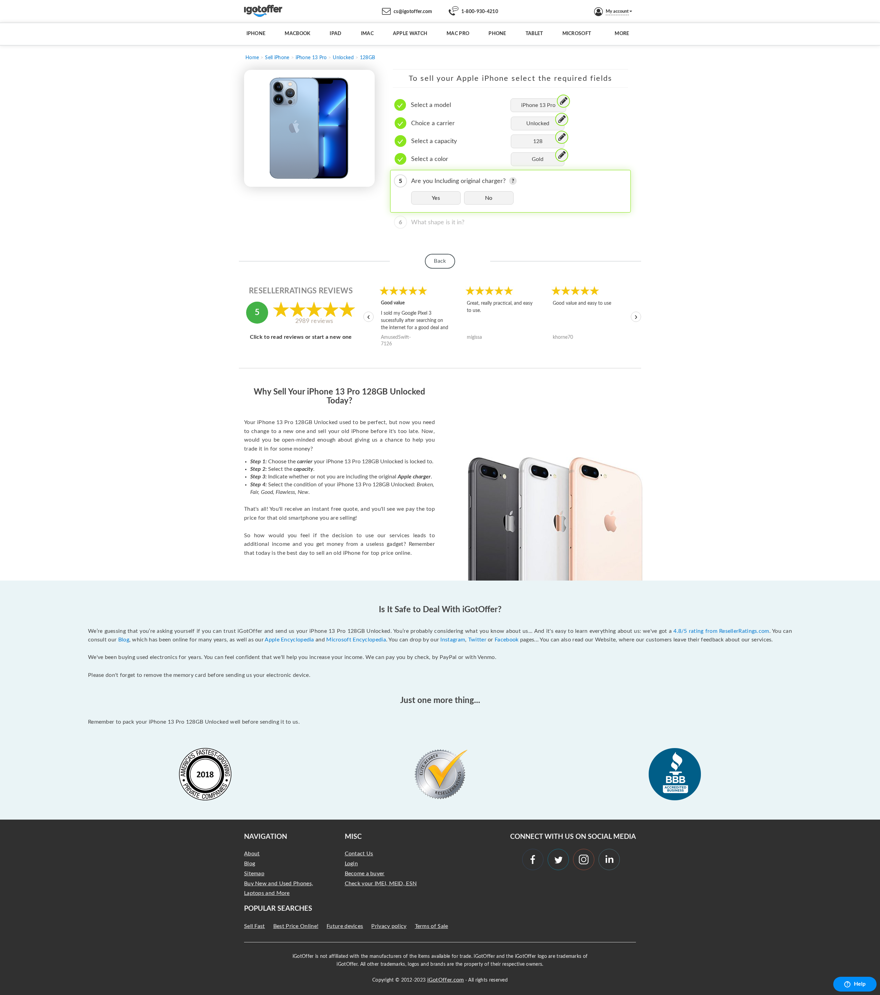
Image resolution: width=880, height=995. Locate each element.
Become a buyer (365, 873)
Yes (436, 198)
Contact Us (359, 853)
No (489, 198)
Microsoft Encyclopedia (356, 639)
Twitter (477, 639)
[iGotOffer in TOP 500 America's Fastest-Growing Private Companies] (205, 774)
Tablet (534, 33)
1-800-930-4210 (479, 11)
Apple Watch (410, 33)
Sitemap (254, 873)
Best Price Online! (295, 926)
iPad (335, 33)
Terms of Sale (431, 926)
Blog (123, 639)
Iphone (256, 33)
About (252, 853)
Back (440, 261)
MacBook (297, 33)
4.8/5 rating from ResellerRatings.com (721, 631)
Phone (497, 33)
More (622, 33)
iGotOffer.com (445, 980)
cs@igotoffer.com (413, 11)
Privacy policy (388, 926)
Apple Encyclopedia (289, 639)
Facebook (506, 639)
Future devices (345, 926)
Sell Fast (254, 926)
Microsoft (576, 33)
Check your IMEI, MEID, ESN (381, 883)
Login (351, 863)
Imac (367, 33)
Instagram (452, 639)
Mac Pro (458, 33)
